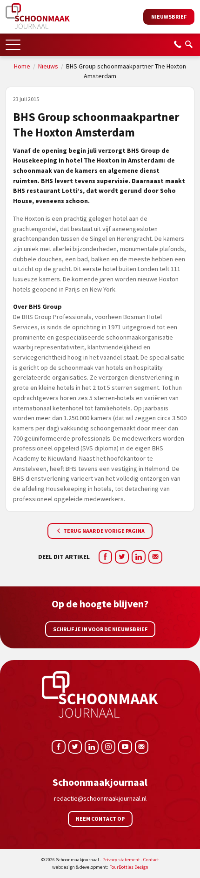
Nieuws (48, 66)
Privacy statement (121, 860)
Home (22, 66)
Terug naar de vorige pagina (103, 530)
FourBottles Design (100, 867)
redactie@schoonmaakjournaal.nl (100, 798)
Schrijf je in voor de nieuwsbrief (100, 629)
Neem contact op (100, 818)
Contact (151, 860)
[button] (13, 42)
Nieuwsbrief (169, 16)
